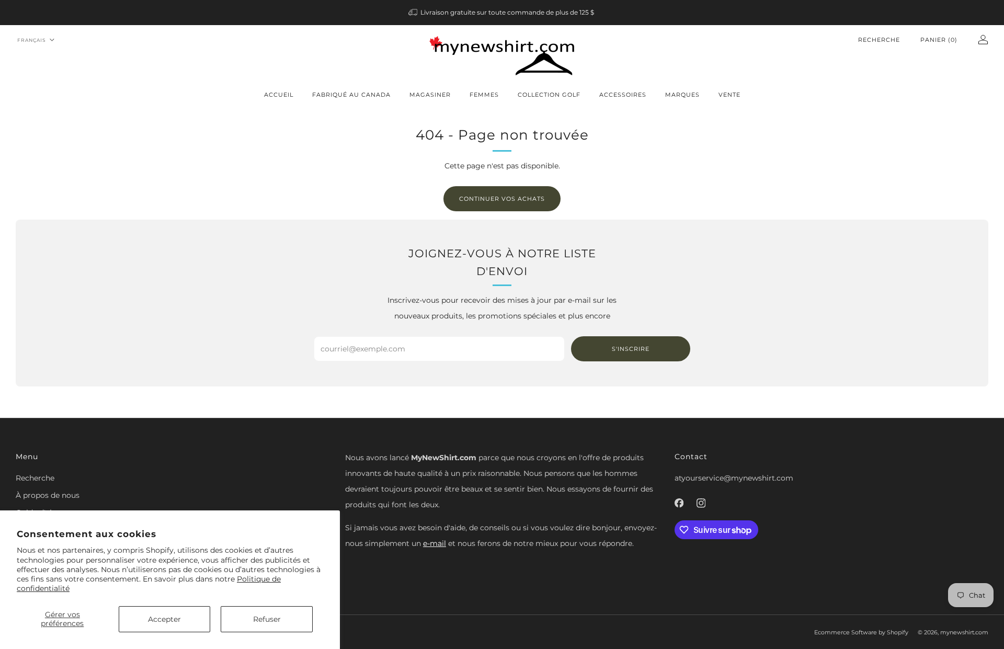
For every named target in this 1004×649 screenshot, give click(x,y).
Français (31, 40)
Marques (682, 94)
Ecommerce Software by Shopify (861, 632)
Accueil (278, 94)
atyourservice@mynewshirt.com (734, 478)
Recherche (879, 39)
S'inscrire (630, 348)
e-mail (434, 543)
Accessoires (622, 94)
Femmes (484, 94)
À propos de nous (47, 495)
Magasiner (430, 94)
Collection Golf (549, 94)
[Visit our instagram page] (701, 503)
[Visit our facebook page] (679, 503)
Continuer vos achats (502, 198)
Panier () (938, 39)
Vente (729, 94)
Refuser (267, 619)
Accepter (164, 619)
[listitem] (502, 12)
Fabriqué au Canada (351, 94)
